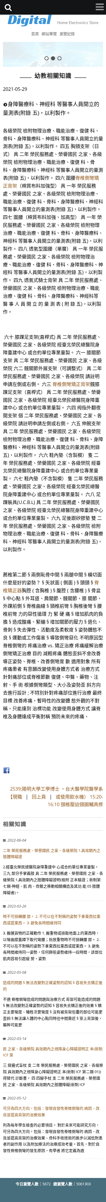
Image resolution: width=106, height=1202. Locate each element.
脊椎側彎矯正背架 (71, 384)
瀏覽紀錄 (67, 33)
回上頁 (39, 797)
